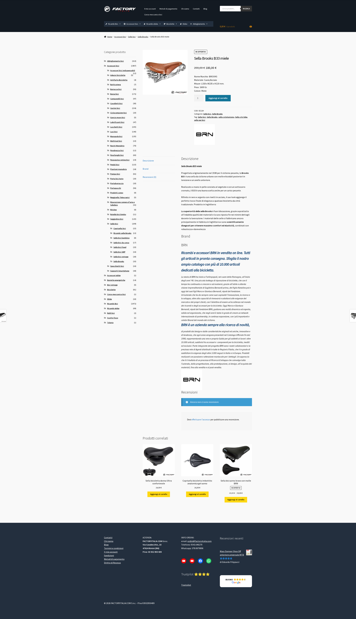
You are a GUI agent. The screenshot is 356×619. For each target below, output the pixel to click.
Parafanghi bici (117, 155)
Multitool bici (116, 141)
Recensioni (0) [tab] (149, 177)
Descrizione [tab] (148, 160)
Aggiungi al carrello (218, 98)
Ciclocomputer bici (118, 113)
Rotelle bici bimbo (118, 214)
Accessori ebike (114, 275)
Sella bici (202, 117)
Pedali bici (114, 164)
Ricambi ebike (152, 24)
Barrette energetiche (116, 280)
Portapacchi (115, 188)
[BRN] (204, 134)
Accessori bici (132, 24)
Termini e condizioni (113, 548)
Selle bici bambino (121, 238)
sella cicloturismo (226, 117)
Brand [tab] (145, 168)
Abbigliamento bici (115, 61)
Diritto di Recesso (112, 562)
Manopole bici (116, 136)
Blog (205, 9)
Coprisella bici (119, 228)
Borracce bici (116, 89)
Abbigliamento (199, 24)
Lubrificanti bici (117, 122)
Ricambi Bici (113, 24)
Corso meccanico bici (153, 14)
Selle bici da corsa (121, 242)
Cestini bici (115, 108)
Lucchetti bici (116, 127)
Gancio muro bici (117, 117)
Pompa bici (115, 174)
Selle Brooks (143, 36)
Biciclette (170, 24)
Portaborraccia (116, 183)
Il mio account (150, 9)
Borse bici (114, 94)
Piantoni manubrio (118, 169)
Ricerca (246, 8)
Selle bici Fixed (119, 247)
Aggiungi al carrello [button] (158, 494)
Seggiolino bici (116, 219)
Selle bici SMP (119, 252)
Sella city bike (241, 117)
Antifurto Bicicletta (118, 80)
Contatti (196, 9)
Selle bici (132, 36)
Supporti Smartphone (119, 271)
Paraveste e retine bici (119, 160)
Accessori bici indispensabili (122, 70)
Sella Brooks (212, 117)
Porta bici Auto (116, 178)
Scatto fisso (112, 318)
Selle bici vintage (120, 256)
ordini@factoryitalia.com (199, 541)
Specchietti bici (117, 266)
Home (109, 36)
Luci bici (114, 131)
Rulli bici (111, 313)
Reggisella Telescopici (120, 197)
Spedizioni (109, 555)
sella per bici (199, 120)
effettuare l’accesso (200, 419)
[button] (236, 581)
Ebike (185, 24)
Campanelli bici (117, 98)
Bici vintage (112, 285)
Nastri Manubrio (117, 145)
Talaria (110, 322)
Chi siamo (185, 9)
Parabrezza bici (117, 150)
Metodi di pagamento (168, 9)
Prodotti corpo (116, 192)
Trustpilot (186, 585)
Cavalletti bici (116, 103)
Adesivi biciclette (117, 75)
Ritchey (113, 209)
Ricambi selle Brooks (122, 233)
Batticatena (115, 84)
